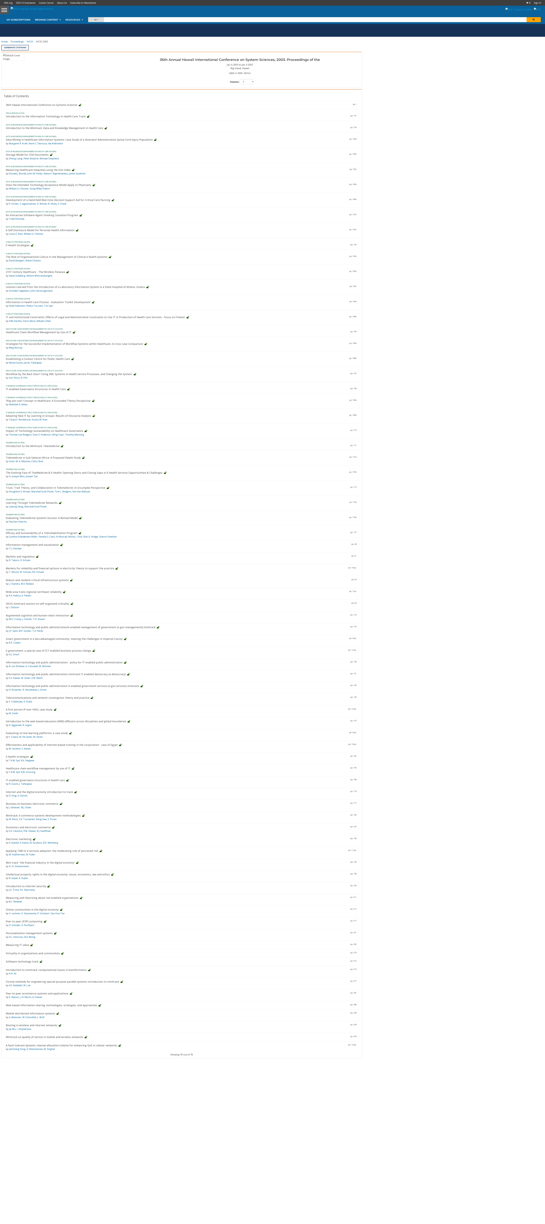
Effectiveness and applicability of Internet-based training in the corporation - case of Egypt (62, 745)
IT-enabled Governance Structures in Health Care (36, 389)
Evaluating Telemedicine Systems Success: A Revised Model (42, 518)
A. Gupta (23, 878)
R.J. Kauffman (44, 831)
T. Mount (14, 572)
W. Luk (27, 985)
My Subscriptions (18, 19)
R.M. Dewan (29, 831)
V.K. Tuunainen (27, 819)
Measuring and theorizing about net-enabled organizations (42, 897)
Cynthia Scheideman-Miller (23, 536)
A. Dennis (23, 795)
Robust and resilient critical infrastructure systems (37, 580)
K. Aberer (14, 997)
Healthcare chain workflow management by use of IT (38, 768)
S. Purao (52, 819)
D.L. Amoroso (16, 937)
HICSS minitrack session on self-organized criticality (37, 603)
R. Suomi (13, 783)
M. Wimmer (45, 666)
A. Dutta (28, 701)
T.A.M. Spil (14, 760)
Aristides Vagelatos (19, 290)
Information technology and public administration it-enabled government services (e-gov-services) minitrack (72, 686)
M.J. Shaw (26, 807)
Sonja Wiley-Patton (40, 188)
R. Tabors (14, 560)
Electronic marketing (19, 839)
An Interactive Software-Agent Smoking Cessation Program (42, 215)
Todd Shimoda (16, 218)
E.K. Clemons (15, 831)
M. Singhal (49, 1049)
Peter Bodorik (31, 158)
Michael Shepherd (49, 158)
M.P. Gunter (25, 630)
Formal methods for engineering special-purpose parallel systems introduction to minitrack (62, 981)
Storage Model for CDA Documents (27, 154)
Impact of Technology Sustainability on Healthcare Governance (44, 431)
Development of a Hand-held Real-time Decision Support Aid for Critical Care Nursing (58, 200)
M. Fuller (30, 854)
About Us (62, 2)
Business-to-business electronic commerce (32, 803)
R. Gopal (13, 878)
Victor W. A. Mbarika (19, 461)
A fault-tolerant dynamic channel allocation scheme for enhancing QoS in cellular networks (61, 1045)
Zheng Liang (15, 158)
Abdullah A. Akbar (18, 404)
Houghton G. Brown (19, 491)
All (95, 19)
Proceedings (17, 41)
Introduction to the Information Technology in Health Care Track (46, 116)
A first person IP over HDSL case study (29, 709)
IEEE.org (8, 2)
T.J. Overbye (15, 548)
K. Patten (26, 595)
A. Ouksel (37, 997)
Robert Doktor (33, 260)
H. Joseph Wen (16, 476)
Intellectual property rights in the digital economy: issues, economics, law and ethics (58, 874)
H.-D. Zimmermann (19, 866)
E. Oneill (62, 203)
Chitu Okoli (37, 461)
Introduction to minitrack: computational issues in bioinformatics (46, 970)
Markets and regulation (20, 556)
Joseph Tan (32, 476)
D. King (12, 795)
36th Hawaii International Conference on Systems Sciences (41, 105)
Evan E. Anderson (42, 434)
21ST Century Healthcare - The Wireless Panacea (35, 272)
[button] (528, 3)
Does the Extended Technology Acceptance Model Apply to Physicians (48, 185)
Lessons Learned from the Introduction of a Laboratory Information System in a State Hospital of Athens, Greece (75, 287)
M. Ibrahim (14, 748)
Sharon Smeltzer (108, 536)
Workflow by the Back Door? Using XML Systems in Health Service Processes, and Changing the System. (69, 374)
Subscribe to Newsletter (83, 2)
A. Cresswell (31, 666)
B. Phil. (24, 377)
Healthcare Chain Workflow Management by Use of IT (38, 332)
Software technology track (22, 961)
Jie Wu (12, 1029)
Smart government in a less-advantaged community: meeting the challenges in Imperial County (64, 639)
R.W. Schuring (28, 772)
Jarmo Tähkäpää (33, 362)
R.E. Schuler (38, 572)
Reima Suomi (16, 362)
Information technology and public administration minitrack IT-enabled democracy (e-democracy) (66, 674)
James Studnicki (77, 173)
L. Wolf (40, 1017)
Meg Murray (15, 347)
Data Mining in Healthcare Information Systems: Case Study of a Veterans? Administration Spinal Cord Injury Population (79, 139)
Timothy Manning (74, 434)
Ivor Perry (14, 377)
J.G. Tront (14, 889)
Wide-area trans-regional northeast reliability (34, 592)
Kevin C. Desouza (38, 143)
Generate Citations (15, 47)
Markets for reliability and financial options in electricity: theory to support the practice (60, 568)
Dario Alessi (29, 321)
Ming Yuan (58, 434)
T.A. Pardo (37, 630)
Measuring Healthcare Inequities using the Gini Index (38, 170)
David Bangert (16, 260)
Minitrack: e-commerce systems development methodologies (43, 815)
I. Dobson (14, 607)
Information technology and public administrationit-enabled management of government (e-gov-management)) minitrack (80, 627)
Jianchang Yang (17, 1049)
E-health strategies (17, 756)
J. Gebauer (14, 807)
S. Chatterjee (15, 701)
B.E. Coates (15, 642)
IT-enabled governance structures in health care (35, 780)
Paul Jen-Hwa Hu (18, 521)
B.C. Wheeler (15, 901)
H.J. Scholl (14, 654)
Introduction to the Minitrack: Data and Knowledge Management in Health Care (54, 128)
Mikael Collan (44, 321)
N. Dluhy (52, 203)
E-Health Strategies (18, 245)
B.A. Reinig (29, 937)
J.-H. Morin (25, 997)
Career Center (46, 2)
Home (4, 41)
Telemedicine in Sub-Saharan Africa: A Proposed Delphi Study (43, 457)
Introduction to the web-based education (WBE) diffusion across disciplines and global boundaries (66, 721)
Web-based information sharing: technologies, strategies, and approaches (51, 1005)
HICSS (30, 41)
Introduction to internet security (26, 886)
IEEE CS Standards (25, 2)
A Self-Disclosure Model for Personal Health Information (40, 230)
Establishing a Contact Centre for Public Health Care (38, 359)
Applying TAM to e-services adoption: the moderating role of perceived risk (52, 851)
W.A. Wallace (27, 583)
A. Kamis (24, 842)
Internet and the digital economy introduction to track (39, 792)
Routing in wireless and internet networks (31, 1025)
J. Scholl (42, 689)
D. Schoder (14, 925)
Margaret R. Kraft (18, 143)
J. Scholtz (27, 619)
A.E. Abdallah (15, 985)
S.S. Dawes (14, 678)
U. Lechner (14, 913)
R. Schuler (25, 560)
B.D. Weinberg (50, 842)
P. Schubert (43, 913)
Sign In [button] (537, 2)
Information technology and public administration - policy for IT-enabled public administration (64, 662)
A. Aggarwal (15, 725)
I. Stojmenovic (24, 1029)
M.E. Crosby (15, 619)
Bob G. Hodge (90, 536)
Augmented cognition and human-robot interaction (37, 615)
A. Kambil (14, 842)
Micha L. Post (75, 536)
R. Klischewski (30, 689)
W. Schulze (25, 572)
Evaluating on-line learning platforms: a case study (37, 733)
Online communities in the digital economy (32, 909)
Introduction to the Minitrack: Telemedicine (32, 446)
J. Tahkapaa (25, 783)
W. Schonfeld (29, 1017)
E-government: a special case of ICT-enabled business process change (48, 650)
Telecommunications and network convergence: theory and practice (47, 697)
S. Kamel (26, 748)
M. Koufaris (36, 842)
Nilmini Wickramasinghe (39, 275)
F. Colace (13, 736)
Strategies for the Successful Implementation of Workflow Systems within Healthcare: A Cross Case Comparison (74, 344)
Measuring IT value (17, 945)
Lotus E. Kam (16, 233)
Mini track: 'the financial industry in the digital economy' (40, 862)
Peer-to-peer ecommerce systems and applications (37, 993)
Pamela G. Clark (46, 536)
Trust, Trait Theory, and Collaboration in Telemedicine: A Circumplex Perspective (55, 487)
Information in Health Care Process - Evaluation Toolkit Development (48, 302)
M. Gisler (25, 678)
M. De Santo (25, 736)
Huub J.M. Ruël (39, 419)
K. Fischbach (27, 925)
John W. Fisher (35, 173)
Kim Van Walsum (81, 491)
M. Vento (38, 736)
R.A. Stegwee (27, 760)
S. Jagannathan (28, 203)
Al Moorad (61, 536)
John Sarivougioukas (42, 290)
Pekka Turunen (34, 305)
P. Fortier (14, 203)
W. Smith (13, 713)
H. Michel (42, 203)
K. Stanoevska (28, 913)
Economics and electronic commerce (28, 827)
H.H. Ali (12, 973)
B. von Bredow (16, 666)
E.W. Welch (37, 678)
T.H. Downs (39, 619)
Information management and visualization (32, 544)
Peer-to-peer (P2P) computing (24, 921)
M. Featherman (17, 854)
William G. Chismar (19, 188)
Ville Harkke (15, 321)
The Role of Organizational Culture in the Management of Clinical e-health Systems (56, 257)
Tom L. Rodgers (62, 491)
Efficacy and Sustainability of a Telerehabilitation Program (41, 533)
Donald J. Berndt (17, 173)
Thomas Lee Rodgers (20, 434)
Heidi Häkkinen (17, 305)
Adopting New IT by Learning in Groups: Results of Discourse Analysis (48, 415)
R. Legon (27, 725)
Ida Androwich (55, 143)
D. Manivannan (35, 1049)
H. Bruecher (15, 689)
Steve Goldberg (17, 275)
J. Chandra (14, 583)
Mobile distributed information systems (30, 1013)
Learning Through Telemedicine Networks (32, 502)
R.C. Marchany (27, 889)
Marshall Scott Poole (42, 491)
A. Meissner (15, 1017)
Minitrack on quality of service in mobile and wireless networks (44, 1037)
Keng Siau (41, 819)
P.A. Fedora (15, 595)
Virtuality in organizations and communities (33, 953)
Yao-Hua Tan (58, 913)
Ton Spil (48, 305)
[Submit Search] (534, 19)
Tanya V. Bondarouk (20, 419)
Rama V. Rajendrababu (56, 173)
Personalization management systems (29, 933)
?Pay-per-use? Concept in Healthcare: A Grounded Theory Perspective (48, 400)
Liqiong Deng (16, 506)
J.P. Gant (13, 630)
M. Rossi (13, 819)
